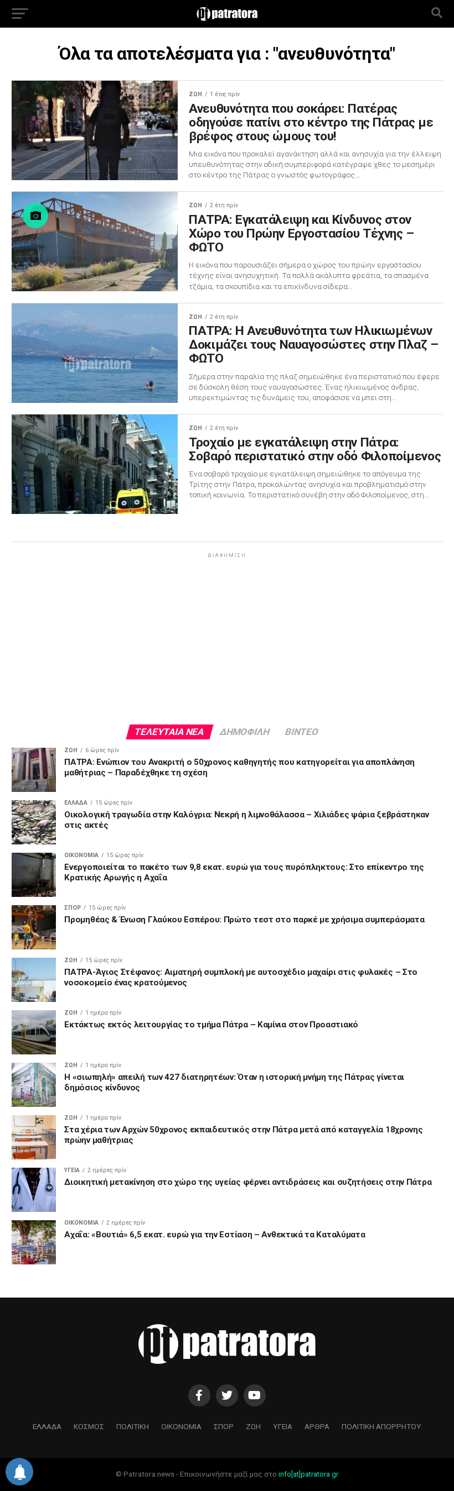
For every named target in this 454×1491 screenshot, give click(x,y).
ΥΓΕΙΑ (282, 1426)
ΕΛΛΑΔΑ (47, 1426)
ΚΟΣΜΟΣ (89, 1426)
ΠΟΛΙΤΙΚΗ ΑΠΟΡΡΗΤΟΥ (381, 1426)
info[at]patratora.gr (308, 1474)
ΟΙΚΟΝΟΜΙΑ (181, 1426)
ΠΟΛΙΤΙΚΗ (132, 1426)
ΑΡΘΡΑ (317, 1426)
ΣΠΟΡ (224, 1426)
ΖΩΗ (253, 1426)
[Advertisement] (227, 637)
